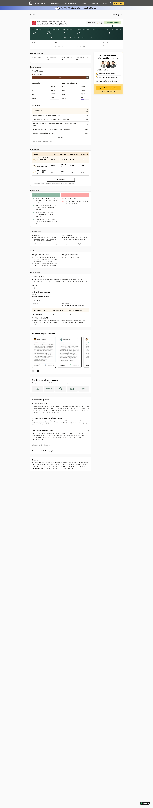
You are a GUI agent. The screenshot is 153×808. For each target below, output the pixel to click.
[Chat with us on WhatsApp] (145, 803)
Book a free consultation (109, 88)
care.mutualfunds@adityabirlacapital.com (74, 305)
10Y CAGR (83, 154)
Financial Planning (39, 3)
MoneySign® (78, 244)
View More (60, 137)
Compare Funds (60, 179)
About (84, 3)
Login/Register (118, 3)
